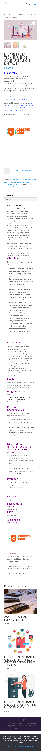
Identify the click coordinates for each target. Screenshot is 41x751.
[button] (34, 23)
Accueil (6, 15)
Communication (9, 182)
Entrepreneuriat (25, 182)
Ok (7, 746)
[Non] (39, 742)
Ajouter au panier (22, 170)
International (13, 15)
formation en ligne (15, 187)
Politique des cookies (24, 746)
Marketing (16, 184)
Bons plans (15, 180)
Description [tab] (10, 196)
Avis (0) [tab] (8, 199)
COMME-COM (14, 553)
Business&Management (28, 180)
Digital (17, 182)
